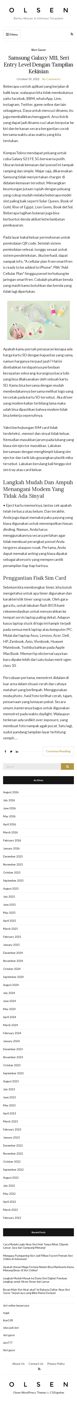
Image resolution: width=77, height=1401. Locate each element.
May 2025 (9, 912)
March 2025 (10, 928)
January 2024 (11, 1041)
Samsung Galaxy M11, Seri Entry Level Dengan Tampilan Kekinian (38, 64)
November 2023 (13, 1057)
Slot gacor (9, 1350)
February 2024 (12, 1033)
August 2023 (11, 1081)
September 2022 (13, 1169)
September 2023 (13, 1073)
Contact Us (36, 1363)
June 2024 (9, 1001)
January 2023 (11, 1137)
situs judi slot (11, 1327)
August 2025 (11, 888)
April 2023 (9, 1113)
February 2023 (12, 1129)
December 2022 (13, 1145)
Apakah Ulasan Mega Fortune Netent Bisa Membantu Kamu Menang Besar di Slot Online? (38, 1268)
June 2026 (9, 808)
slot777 (8, 1342)
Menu (13, 34)
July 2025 (9, 896)
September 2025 (13, 880)
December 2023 (13, 1049)
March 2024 (10, 1025)
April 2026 (9, 824)
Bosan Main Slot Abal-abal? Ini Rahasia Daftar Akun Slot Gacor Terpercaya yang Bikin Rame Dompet (36, 1291)
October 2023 (12, 1065)
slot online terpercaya (16, 1305)
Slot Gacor (38, 49)
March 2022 (10, 1209)
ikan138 (8, 1320)
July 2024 (9, 993)
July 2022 (9, 1185)
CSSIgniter (57, 1392)
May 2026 (9, 816)
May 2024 (9, 1009)
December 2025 (13, 856)
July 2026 (9, 800)
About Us (18, 1363)
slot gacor (9, 1335)
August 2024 (11, 985)
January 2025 (11, 944)
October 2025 (12, 872)
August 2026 (11, 792)
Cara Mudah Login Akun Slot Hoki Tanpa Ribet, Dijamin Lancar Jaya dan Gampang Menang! (35, 1246)
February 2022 (12, 1217)
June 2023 (9, 1097)
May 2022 (9, 1193)
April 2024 (9, 1017)
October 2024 (12, 969)
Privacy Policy (56, 1363)
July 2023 (9, 1089)
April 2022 (9, 1201)
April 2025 (9, 920)
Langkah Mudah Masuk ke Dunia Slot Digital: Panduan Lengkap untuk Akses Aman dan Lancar (35, 1280)
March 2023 (10, 1121)
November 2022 (13, 1153)
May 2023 (9, 1105)
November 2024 (13, 960)
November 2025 (13, 864)
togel (6, 1313)
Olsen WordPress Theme (29, 1392)
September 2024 (13, 977)
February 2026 (12, 840)
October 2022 (12, 1161)
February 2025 (12, 936)
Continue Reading (58, 751)
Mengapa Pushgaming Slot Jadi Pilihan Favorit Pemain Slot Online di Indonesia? (38, 1257)
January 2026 (11, 848)
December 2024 (13, 952)
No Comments (51, 79)
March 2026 (10, 832)
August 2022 (11, 1177)
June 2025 (9, 904)
